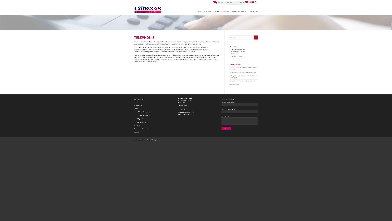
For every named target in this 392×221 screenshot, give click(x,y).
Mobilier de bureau (142, 122)
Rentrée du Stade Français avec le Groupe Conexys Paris (243, 81)
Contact (136, 132)
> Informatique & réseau (238, 52)
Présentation (138, 105)
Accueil (136, 102)
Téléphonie (140, 119)
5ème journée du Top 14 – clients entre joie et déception (243, 72)
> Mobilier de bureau (236, 56)
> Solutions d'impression (237, 49)
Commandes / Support (141, 129)
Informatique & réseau (143, 115)
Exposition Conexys (234, 84)
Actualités (137, 126)
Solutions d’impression (143, 112)
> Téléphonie (234, 54)
